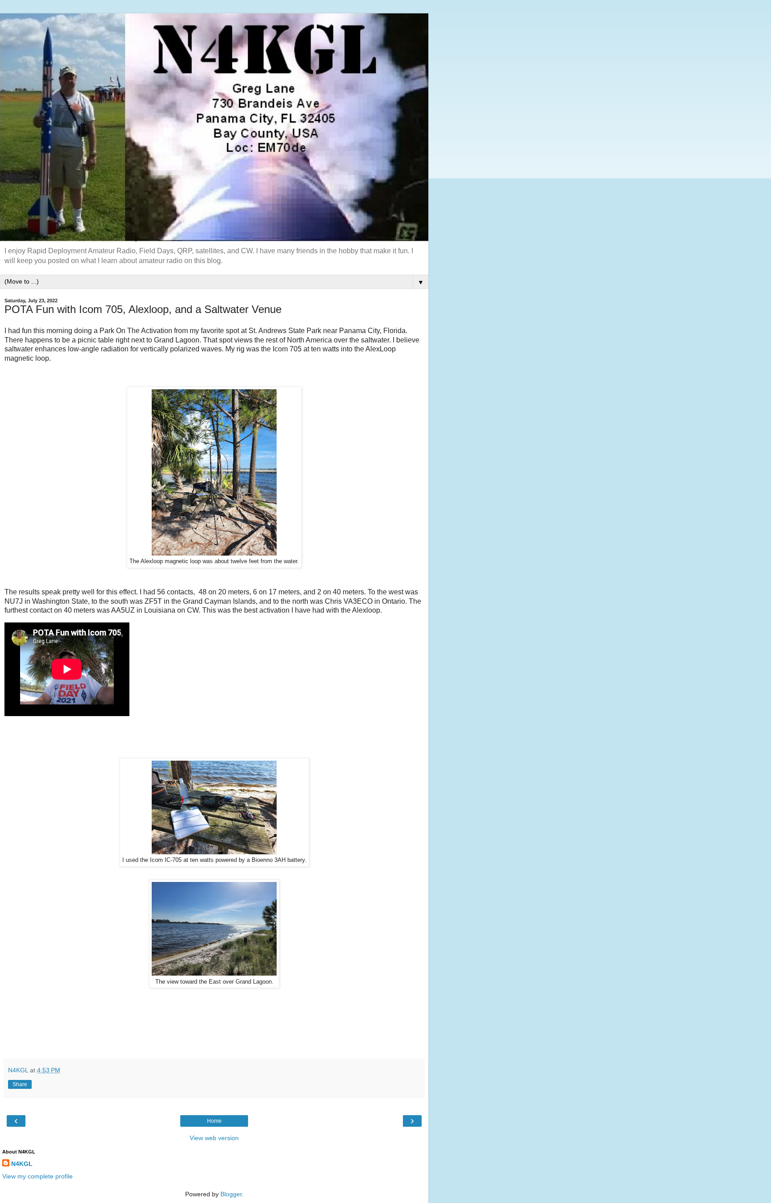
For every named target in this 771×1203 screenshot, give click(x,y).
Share (19, 1084)
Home (214, 1121)
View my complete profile (37, 1176)
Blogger (231, 1194)
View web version (214, 1137)
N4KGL (22, 1163)
